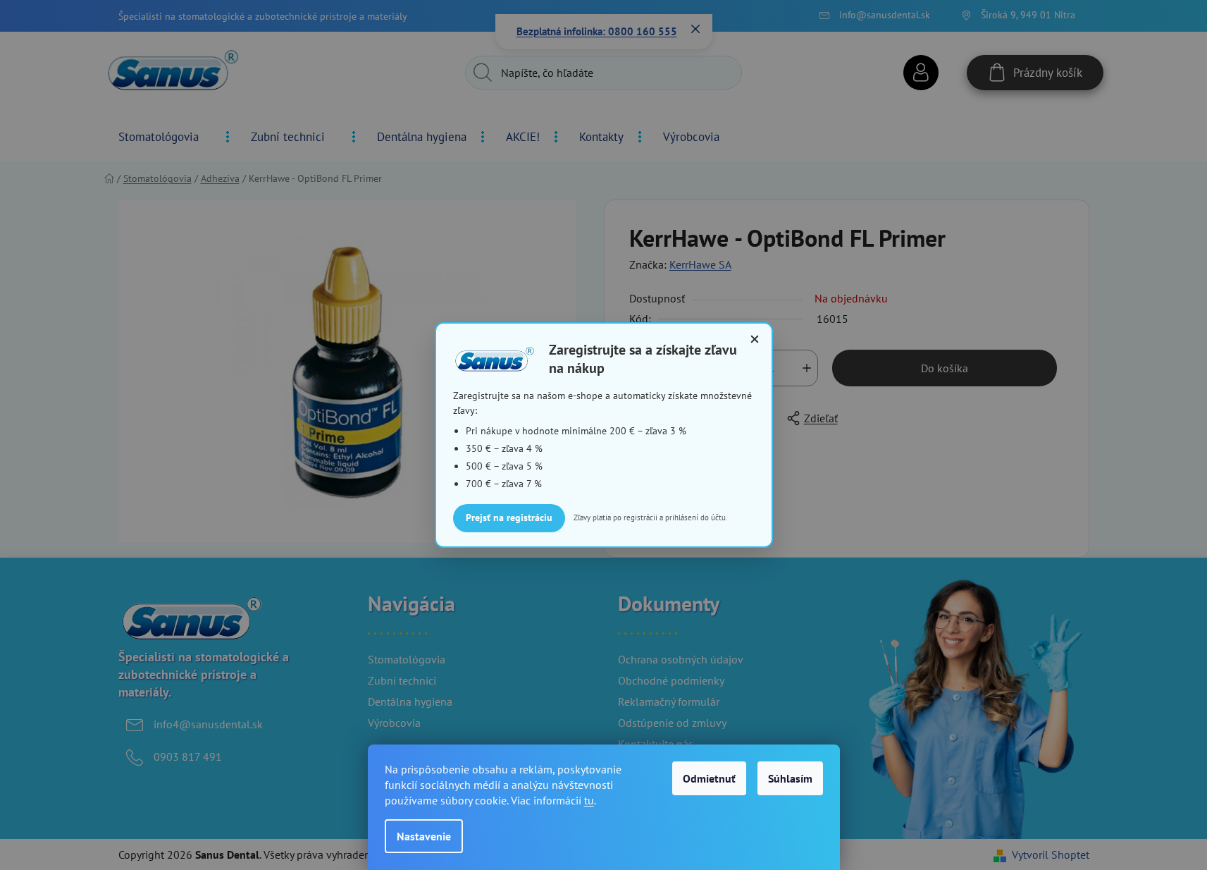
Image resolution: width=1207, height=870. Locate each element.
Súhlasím (790, 778)
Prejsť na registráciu (509, 517)
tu (589, 800)
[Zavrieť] (755, 339)
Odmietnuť (709, 778)
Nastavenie (424, 836)
